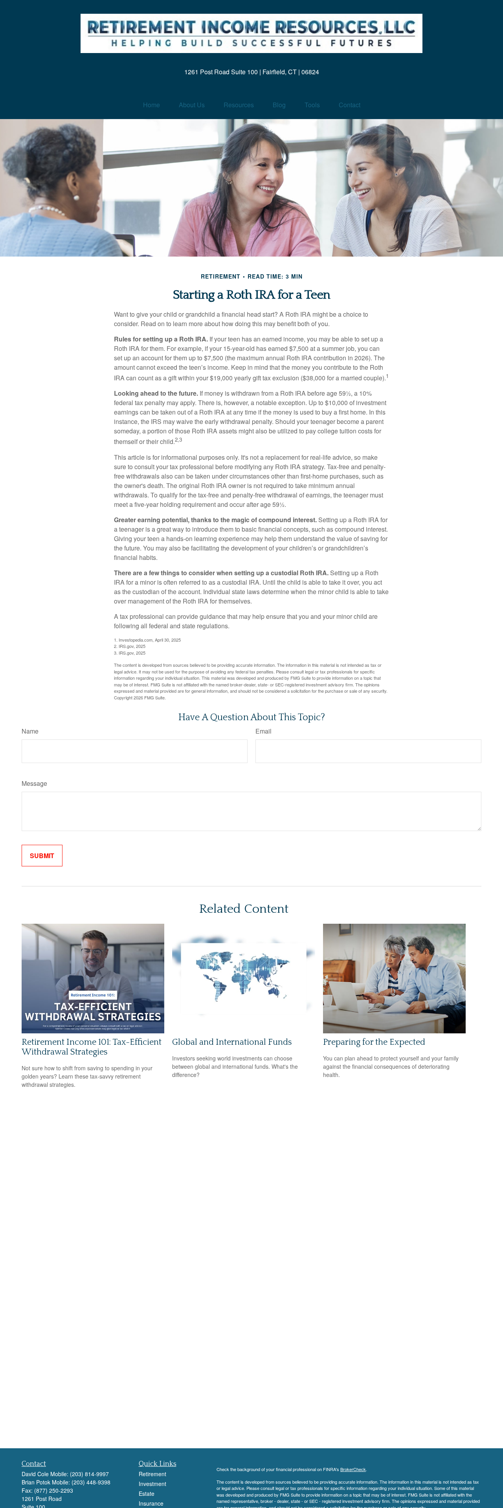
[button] (151, 104)
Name (30, 731)
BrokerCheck (353, 1469)
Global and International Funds (232, 1042)
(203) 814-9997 (89, 1474)
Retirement (152, 1474)
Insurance (151, 1503)
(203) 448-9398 (91, 1482)
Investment (152, 1484)
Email (263, 731)
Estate (146, 1493)
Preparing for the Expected (374, 1042)
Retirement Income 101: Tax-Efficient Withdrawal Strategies (92, 1047)
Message (34, 783)
